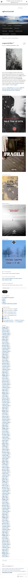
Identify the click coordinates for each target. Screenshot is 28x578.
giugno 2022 (5, 392)
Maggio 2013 (5, 553)
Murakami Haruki (19, 31)
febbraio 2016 (5, 503)
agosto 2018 (5, 458)
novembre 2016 (5, 490)
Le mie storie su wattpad (7, 28)
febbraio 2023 (5, 380)
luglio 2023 (5, 372)
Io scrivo (9, 25)
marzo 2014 (5, 538)
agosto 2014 (5, 531)
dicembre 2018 (5, 452)
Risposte (17, 90)
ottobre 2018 (5, 455)
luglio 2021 (4, 408)
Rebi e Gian (4, 31)
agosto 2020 (5, 423)
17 (24, 43)
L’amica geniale (5, 33)
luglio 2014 (4, 532)
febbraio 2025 (5, 343)
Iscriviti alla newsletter (7, 283)
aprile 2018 (4, 464)
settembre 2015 (5, 511)
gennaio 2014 (5, 541)
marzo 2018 (5, 466)
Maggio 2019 (5, 444)
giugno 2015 (5, 515)
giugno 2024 (5, 355)
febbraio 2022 (5, 398)
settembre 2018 (5, 457)
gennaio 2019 (5, 450)
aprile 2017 (4, 482)
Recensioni (11, 31)
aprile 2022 (5, 395)
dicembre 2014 (5, 525)
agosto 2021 (5, 407)
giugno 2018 (5, 461)
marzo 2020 (5, 431)
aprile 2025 (5, 340)
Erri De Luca (13, 33)
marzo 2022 (5, 396)
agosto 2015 (5, 512)
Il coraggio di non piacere (8, 297)
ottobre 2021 (5, 404)
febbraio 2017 (5, 485)
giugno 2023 (5, 373)
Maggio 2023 (5, 375)
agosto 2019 (5, 440)
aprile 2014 (4, 537)
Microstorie (17, 28)
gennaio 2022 (5, 399)
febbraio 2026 (5, 330)
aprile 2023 (5, 376)
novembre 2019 (5, 435)
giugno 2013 (5, 552)
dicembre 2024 (5, 346)
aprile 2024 (5, 358)
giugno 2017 (5, 479)
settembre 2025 (6, 334)
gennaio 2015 (5, 523)
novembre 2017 (5, 472)
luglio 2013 (4, 550)
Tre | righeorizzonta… (9, 320)
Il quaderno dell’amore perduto (9, 303)
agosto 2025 (5, 336)
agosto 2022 (5, 389)
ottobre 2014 (5, 528)
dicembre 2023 (5, 364)
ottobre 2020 (5, 420)
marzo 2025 (5, 342)
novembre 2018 (5, 454)
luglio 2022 (5, 390)
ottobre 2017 (5, 473)
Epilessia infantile (6, 88)
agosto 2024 (5, 352)
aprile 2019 (4, 446)
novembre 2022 (5, 384)
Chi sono (4, 25)
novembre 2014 (5, 526)
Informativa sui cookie (7, 572)
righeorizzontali (8, 11)
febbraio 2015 (5, 521)
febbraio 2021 (5, 416)
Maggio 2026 (5, 327)
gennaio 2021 (5, 417)
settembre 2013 (5, 547)
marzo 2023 (5, 378)
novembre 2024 (5, 348)
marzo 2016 (5, 502)
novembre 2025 (5, 333)
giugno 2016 (5, 497)
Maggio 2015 (5, 517)
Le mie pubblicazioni (17, 25)
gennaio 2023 (5, 381)
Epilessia (22, 87)
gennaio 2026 (5, 331)
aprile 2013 (4, 555)
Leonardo (4, 90)
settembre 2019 (5, 438)
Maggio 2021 (5, 411)
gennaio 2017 (5, 487)
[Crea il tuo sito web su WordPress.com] (14, 1)
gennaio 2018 (5, 469)
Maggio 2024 (5, 357)
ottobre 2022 (5, 386)
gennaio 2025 (5, 345)
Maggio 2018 (5, 463)
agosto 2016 (5, 494)
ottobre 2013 (5, 546)
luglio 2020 (5, 425)
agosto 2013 (5, 549)
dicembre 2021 (5, 401)
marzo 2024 (5, 360)
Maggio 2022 (5, 393)
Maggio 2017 (5, 481)
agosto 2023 (5, 370)
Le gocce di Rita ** (8, 43)
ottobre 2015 (5, 509)
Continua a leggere (14, 84)
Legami (4, 302)
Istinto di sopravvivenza (16, 88)
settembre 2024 (6, 351)
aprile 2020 (5, 429)
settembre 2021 (5, 405)
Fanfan (3, 299)
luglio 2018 (4, 460)
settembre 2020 (6, 422)
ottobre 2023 (5, 367)
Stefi (5, 312)
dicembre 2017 (5, 470)
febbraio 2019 (5, 449)
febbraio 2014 (5, 540)
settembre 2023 (6, 369)
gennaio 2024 (5, 363)
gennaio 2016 (5, 505)
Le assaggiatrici (19, 321)
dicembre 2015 (5, 506)
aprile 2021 (4, 413)
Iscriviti (4, 291)
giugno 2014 (5, 534)
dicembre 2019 (5, 434)
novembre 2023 (5, 366)
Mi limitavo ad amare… (9, 321)
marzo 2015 (5, 520)
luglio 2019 (4, 441)
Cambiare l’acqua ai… (20, 320)
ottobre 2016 (5, 491)
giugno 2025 (5, 339)
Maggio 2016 (5, 499)
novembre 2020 (6, 419)
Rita (13, 90)
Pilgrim (4, 300)
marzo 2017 (5, 484)
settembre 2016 (5, 493)
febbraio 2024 (5, 361)
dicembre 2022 (5, 383)
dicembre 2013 (5, 543)
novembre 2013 (5, 544)
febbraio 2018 (5, 467)
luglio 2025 (5, 337)
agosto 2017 (5, 476)
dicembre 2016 (5, 488)
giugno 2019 (5, 443)
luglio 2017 (4, 478)
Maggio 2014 (5, 535)
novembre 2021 (5, 402)
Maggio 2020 (5, 428)
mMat (5, 318)
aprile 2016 (4, 500)
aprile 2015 (4, 518)
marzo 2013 (5, 556)
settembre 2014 (5, 529)
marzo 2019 (5, 447)
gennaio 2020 (5, 432)
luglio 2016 (4, 496)
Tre (8, 316)
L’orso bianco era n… (12, 312)
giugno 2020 (5, 426)
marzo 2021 (5, 414)
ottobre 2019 (5, 437)
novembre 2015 (5, 508)
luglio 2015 (4, 514)
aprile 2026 (5, 328)
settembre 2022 (6, 387)
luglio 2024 (5, 354)
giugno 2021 (5, 410)
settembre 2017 (5, 475)
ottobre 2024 (5, 349)
